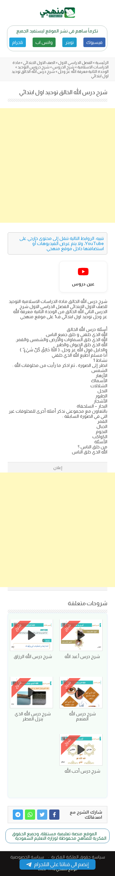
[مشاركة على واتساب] (30, 814)
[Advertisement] (57, 165)
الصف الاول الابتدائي (39, 62)
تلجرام (17, 42)
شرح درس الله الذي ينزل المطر (33, 716)
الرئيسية (102, 62)
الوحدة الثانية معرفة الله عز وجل (83, 71)
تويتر (69, 42)
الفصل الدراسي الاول (75, 62)
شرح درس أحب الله (82, 771)
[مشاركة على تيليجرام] (18, 814)
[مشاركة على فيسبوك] (54, 814)
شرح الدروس (63, 67)
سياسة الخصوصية (27, 856)
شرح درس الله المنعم (82, 716)
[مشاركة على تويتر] (42, 814)
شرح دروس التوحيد (34, 67)
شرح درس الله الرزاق (33, 656)
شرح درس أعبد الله (82, 656)
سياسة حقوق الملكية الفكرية (78, 856)
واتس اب (44, 42)
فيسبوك (94, 42)
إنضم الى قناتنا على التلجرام (61, 864)
